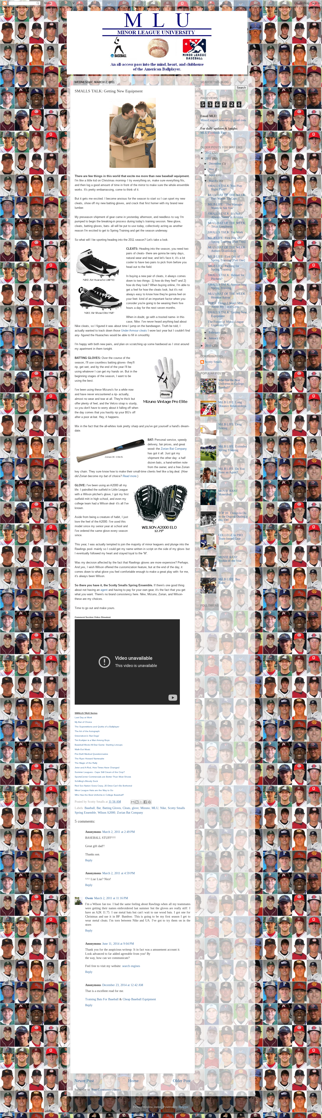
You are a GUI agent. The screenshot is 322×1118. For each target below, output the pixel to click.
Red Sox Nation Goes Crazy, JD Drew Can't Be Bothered (103, 786)
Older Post (182, 1080)
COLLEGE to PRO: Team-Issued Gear (231, 537)
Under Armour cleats (134, 330)
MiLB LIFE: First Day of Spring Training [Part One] (226, 258)
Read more (129, 476)
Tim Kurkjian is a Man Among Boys (92, 740)
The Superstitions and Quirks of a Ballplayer (97, 726)
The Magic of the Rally (86, 763)
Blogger (183, 1107)
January (214, 338)
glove (135, 808)
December (215, 163)
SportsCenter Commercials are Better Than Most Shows (103, 777)
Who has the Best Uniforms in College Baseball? (231, 384)
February (215, 332)
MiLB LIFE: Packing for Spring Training (223, 267)
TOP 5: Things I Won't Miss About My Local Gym (225, 305)
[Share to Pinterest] (149, 802)
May (212, 169)
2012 (208, 152)
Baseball (90, 808)
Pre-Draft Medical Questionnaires (91, 754)
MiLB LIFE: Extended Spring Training (232, 448)
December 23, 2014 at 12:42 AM (122, 985)
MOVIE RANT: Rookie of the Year (230, 559)
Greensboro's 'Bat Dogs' (87, 736)
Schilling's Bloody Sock (86, 781)
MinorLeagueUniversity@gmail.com (223, 120)
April (212, 175)
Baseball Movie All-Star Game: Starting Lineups (98, 745)
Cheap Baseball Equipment (139, 999)
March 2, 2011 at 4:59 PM (118, 873)
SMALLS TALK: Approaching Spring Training (227, 286)
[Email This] (133, 802)
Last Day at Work (83, 717)
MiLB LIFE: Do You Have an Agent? (231, 470)
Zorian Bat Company (174, 448)
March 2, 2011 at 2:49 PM (118, 832)
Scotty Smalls (213, 361)
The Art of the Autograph (87, 731)
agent (104, 589)
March (213, 181)
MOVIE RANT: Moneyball (228, 492)
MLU (155, 808)
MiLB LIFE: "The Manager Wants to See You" (225, 206)
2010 (208, 345)
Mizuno (145, 808)
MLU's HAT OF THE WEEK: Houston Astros (227, 295)
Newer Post (84, 1080)
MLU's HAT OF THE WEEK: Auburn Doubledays (227, 249)
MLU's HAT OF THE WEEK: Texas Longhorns (227, 224)
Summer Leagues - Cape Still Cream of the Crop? (100, 772)
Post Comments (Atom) (106, 1089)
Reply (88, 860)
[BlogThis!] (137, 802)
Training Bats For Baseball (102, 999)
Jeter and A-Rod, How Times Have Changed (97, 767)
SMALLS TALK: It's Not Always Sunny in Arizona (225, 215)
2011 (208, 158)
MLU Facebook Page (213, 132)
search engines (131, 966)
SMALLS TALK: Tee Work (225, 232)
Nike (163, 808)
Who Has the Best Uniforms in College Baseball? (99, 795)
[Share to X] (141, 802)
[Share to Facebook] (145, 802)
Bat (99, 808)
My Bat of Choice (83, 722)
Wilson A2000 (106, 812)
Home (133, 1080)
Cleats (126, 808)
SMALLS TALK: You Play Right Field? (225, 187)
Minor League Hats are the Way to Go (94, 790)
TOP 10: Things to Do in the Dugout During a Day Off (232, 516)
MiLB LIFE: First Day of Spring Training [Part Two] (227, 239)
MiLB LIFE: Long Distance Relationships (232, 404)
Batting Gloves (112, 808)
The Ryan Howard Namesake (89, 758)
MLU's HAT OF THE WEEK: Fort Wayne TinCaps (227, 196)
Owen (89, 898)
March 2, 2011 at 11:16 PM (111, 898)
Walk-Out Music (82, 749)
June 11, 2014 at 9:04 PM (118, 943)
